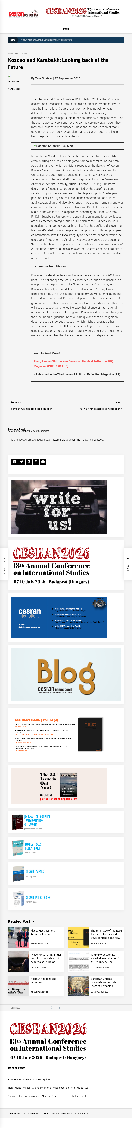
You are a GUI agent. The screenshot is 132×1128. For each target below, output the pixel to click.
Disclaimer (81, 1113)
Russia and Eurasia (17, 54)
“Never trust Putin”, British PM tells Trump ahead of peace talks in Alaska (46, 958)
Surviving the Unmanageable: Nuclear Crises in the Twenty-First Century (49, 1096)
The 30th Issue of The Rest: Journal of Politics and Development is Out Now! (106, 934)
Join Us (54, 1113)
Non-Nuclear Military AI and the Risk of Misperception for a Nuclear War (48, 1087)
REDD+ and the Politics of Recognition (29, 1079)
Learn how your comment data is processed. (78, 439)
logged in (25, 431)
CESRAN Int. (13, 81)
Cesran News (31, 1113)
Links (45, 1113)
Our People (15, 1113)
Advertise (67, 1113)
